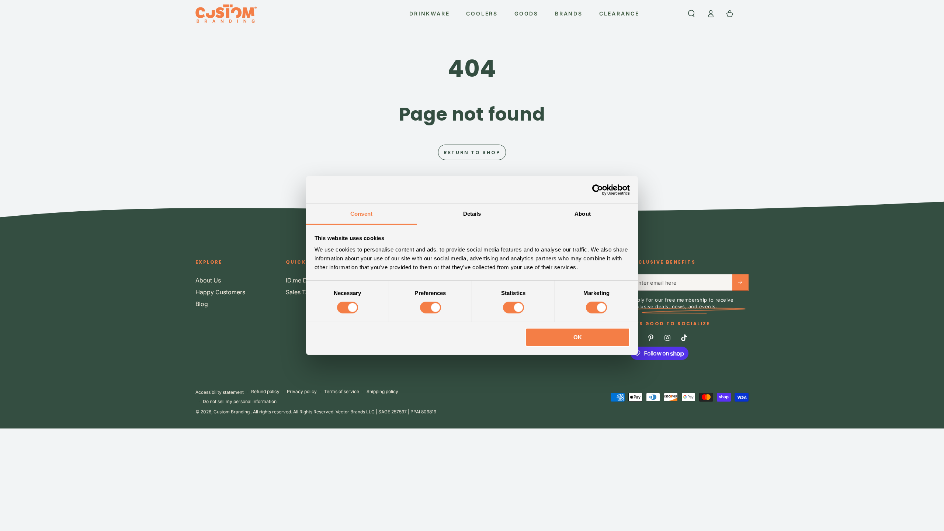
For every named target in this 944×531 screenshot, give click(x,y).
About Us (208, 280)
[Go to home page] (226, 13)
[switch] (430, 307)
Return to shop (472, 152)
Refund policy (265, 391)
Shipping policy (382, 391)
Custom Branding (232, 411)
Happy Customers (220, 292)
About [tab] (583, 214)
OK (577, 337)
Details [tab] (472, 214)
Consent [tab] (361, 214)
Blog (201, 304)
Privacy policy (302, 391)
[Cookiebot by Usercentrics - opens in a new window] (597, 189)
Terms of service (341, 391)
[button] (691, 14)
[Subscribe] (740, 282)
